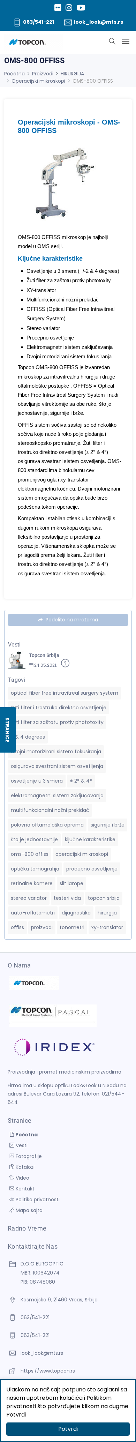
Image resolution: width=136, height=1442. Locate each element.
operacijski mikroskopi (81, 854)
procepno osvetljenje (92, 868)
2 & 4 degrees (28, 736)
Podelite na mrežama (71, 619)
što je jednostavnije (34, 839)
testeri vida (67, 898)
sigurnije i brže (107, 824)
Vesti (21, 1145)
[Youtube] (81, 7)
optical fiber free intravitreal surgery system (64, 692)
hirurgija (107, 912)
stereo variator (29, 898)
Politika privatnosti (37, 1199)
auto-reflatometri (33, 912)
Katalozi (24, 1167)
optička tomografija (35, 868)
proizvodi (42, 927)
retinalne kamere (32, 883)
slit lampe (71, 883)
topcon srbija (104, 898)
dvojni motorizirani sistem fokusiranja (56, 751)
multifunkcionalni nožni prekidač (50, 810)
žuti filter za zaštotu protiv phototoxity (57, 722)
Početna (14, 73)
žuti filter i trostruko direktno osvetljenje (58, 707)
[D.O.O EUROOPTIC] (33, 42)
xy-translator (107, 927)
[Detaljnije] (65, 664)
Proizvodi (42, 73)
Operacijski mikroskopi (38, 80)
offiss (17, 927)
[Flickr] (57, 7)
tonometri (72, 927)
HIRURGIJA (72, 73)
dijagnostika (76, 912)
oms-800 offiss (29, 854)
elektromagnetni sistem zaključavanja (57, 795)
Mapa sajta (28, 1210)
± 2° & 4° (81, 780)
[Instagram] (68, 7)
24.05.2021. (45, 665)
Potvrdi (68, 1429)
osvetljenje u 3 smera (37, 780)
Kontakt (24, 1188)
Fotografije (28, 1156)
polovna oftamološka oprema (47, 824)
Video (21, 1177)
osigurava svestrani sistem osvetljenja (57, 766)
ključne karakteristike (90, 839)
